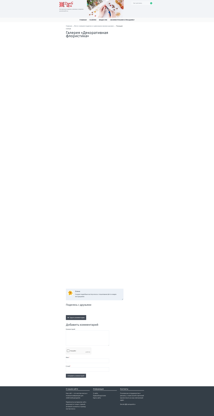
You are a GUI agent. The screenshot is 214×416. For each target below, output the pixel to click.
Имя (68, 357)
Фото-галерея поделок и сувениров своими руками (94, 26)
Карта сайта (97, 398)
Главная (83, 20)
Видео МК (103, 20)
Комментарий (70, 329)
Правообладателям (99, 395)
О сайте (95, 393)
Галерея (92, 20)
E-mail (68, 366)
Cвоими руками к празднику (122, 20)
